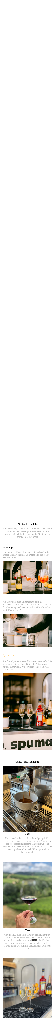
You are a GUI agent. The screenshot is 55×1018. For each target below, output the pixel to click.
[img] (27, 254)
